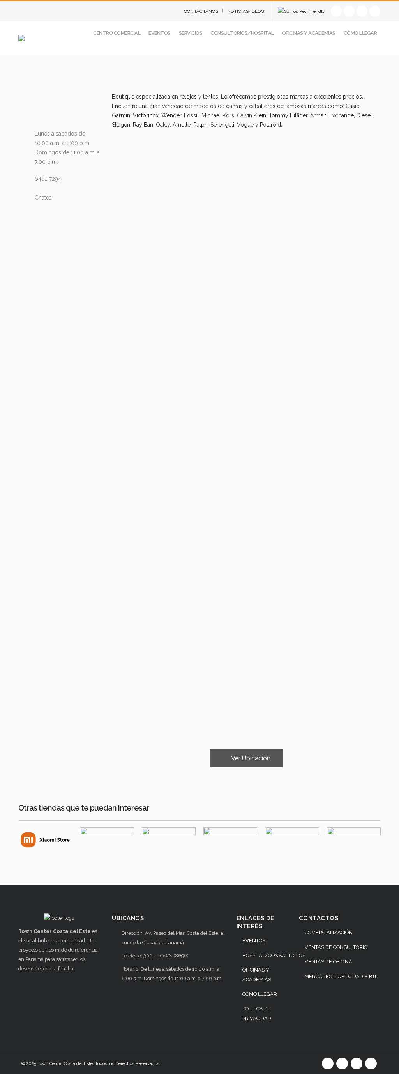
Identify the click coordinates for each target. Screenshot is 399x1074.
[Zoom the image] (45, 832)
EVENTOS (253, 940)
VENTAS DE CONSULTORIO (336, 947)
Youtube (356, 1063)
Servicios (191, 33)
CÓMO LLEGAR (259, 994)
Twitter (342, 1063)
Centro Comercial (116, 33)
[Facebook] (336, 11)
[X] (349, 11)
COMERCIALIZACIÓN (329, 932)
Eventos (159, 33)
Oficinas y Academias (308, 33)
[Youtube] (362, 11)
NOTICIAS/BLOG (246, 11)
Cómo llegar (360, 33)
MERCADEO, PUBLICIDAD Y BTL (341, 976)
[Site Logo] (51, 38)
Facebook (328, 1063)
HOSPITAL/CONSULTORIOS (273, 955)
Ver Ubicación (250, 758)
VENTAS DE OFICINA (328, 961)
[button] (375, 50)
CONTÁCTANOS (201, 11)
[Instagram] (374, 11)
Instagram (371, 1063)
